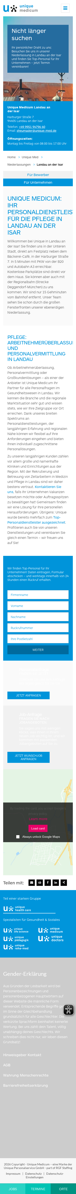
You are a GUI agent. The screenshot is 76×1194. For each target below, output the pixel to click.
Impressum (13, 1173)
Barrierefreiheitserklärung (25, 1085)
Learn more (38, 819)
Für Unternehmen (38, 182)
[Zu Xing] (64, 882)
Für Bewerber (38, 175)
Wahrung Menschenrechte (26, 1075)
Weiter (38, 650)
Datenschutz (33, 1173)
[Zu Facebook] (48, 882)
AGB (6, 1065)
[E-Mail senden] (31, 882)
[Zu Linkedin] (56, 882)
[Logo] (20, 7)
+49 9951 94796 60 (32, 127)
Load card (38, 828)
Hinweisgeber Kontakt (22, 1055)
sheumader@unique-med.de (36, 130)
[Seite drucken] (40, 882)
